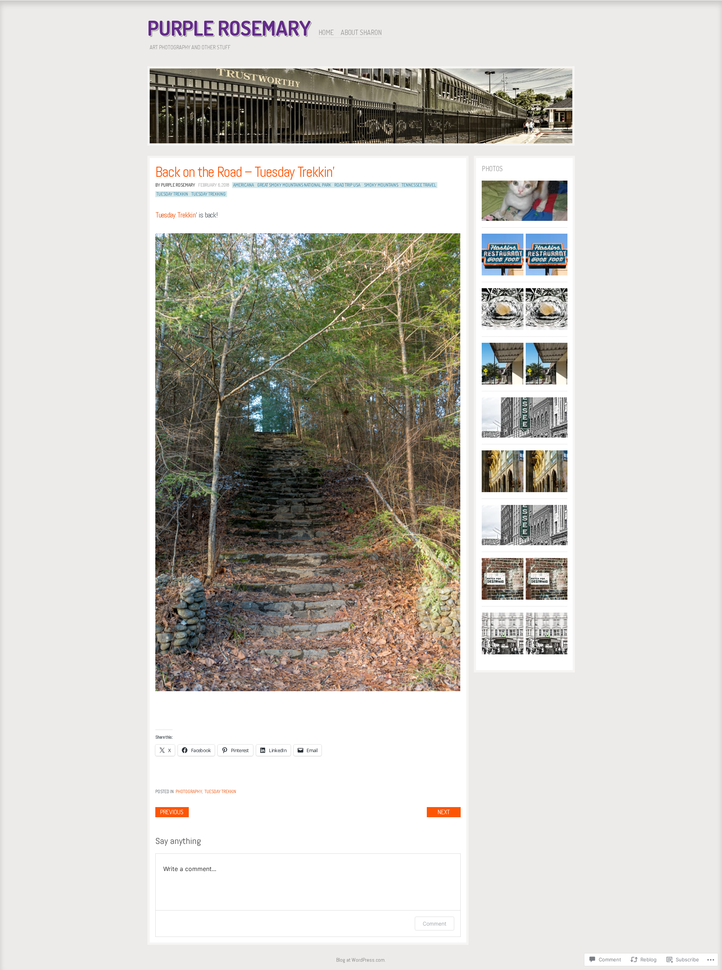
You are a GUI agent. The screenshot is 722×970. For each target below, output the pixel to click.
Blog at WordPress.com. (361, 959)
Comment (434, 923)
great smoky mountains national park (294, 185)
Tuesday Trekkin (175, 215)
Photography (189, 791)
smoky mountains (381, 185)
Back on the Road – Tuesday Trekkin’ (244, 172)
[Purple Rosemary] (361, 107)
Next (444, 812)
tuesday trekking (208, 194)
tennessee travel (419, 185)
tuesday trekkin (172, 194)
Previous (172, 812)
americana (243, 185)
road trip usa (347, 185)
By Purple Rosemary (175, 185)
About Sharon (361, 32)
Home (326, 32)
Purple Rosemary (229, 28)
